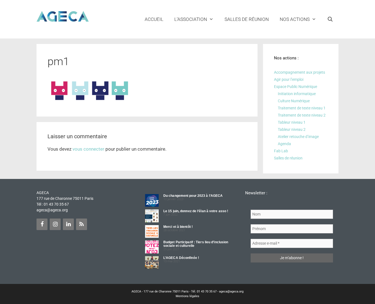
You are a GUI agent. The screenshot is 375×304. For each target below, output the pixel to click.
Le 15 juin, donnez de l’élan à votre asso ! (195, 211)
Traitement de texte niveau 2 (302, 115)
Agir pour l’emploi (288, 79)
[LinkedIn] (68, 224)
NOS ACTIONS (295, 19)
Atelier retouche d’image (298, 136)
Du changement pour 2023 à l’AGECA (193, 196)
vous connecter (88, 149)
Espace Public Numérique (295, 86)
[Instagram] (55, 224)
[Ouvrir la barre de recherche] (329, 19)
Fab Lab (281, 151)
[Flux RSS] (81, 224)
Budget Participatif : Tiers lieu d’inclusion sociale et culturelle (195, 244)
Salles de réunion (247, 19)
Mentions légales (187, 296)
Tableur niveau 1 (292, 122)
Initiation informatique (297, 94)
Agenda (284, 144)
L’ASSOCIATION (190, 19)
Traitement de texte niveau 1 (302, 108)
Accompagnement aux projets (299, 72)
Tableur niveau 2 (292, 129)
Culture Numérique (294, 101)
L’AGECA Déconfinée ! (181, 258)
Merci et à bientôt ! (178, 227)
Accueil (154, 19)
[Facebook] (42, 224)
